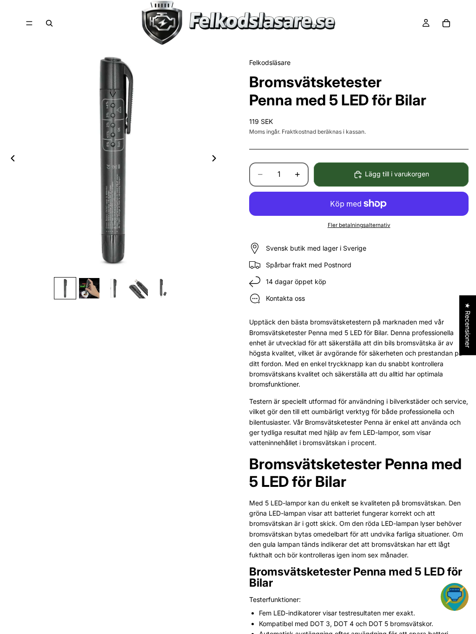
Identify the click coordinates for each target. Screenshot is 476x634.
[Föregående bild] (10, 159)
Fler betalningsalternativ (359, 225)
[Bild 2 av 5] (89, 288)
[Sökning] (49, 23)
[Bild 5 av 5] (162, 288)
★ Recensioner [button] (468, 325)
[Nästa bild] (216, 159)
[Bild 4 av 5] (137, 288)
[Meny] (29, 23)
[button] (455, 597)
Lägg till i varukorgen (397, 174)
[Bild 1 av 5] (65, 288)
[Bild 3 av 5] (113, 288)
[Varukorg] (446, 23)
